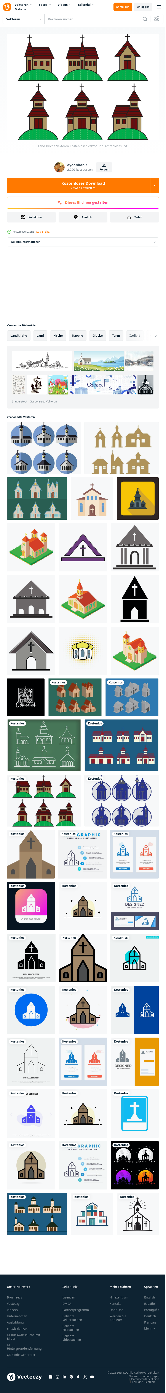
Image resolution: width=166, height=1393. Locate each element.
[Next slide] (149, 333)
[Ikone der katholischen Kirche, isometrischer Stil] (31, 545)
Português (148, 1308)
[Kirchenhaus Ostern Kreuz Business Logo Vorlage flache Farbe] (83, 955)
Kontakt (115, 1301)
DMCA (66, 1301)
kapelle (77, 333)
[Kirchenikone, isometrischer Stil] (83, 597)
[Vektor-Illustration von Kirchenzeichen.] (135, 1111)
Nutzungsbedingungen (141, 1378)
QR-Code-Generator (21, 1352)
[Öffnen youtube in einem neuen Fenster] (92, 1377)
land (40, 333)
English (146, 1295)
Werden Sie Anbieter (118, 1316)
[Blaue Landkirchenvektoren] (122, 798)
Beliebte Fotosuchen (70, 1326)
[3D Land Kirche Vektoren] (132, 695)
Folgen (104, 169)
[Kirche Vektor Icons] (122, 743)
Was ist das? (43, 231)
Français (147, 1320)
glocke (98, 333)
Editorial (84, 5)
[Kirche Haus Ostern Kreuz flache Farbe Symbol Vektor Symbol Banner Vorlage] (31, 852)
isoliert (134, 333)
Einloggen (143, 7)
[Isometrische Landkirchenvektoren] (75, 695)
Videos (63, 5)
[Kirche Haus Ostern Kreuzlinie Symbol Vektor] (31, 1059)
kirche (58, 333)
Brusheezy (14, 1295)
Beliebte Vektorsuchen (72, 1316)
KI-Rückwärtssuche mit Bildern (23, 1334)
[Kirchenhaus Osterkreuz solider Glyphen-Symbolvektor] (31, 955)
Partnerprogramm (75, 1308)
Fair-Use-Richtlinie (140, 1384)
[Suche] (145, 19)
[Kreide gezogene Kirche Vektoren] (44, 743)
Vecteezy (13, 1301)
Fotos (43, 5)
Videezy (12, 1308)
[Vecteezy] (7, 7)
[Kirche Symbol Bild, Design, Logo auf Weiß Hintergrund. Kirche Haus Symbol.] (138, 1212)
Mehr (18, 9)
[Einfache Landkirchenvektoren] (37, 496)
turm (116, 333)
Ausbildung (15, 1320)
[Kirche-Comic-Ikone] (83, 648)
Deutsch (147, 1314)
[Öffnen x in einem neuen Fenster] (85, 1377)
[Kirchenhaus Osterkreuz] (31, 1007)
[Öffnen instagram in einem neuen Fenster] (57, 1377)
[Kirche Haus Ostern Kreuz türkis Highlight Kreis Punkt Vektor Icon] (134, 955)
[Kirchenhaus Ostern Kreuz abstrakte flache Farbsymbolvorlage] (83, 1007)
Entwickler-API (17, 1326)
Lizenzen (68, 1295)
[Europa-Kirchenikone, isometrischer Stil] (135, 648)
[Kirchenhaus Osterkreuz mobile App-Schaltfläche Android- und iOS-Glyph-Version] (31, 904)
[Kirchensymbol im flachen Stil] (138, 496)
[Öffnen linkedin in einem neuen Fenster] (64, 1377)
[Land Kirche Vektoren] (122, 446)
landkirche (18, 333)
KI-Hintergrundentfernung (24, 1344)
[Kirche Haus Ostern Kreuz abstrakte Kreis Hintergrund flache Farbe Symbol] (31, 1163)
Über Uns (116, 1308)
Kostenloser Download (83, 185)
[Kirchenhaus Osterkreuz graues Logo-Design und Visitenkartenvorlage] (135, 1059)
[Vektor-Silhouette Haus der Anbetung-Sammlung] (135, 1163)
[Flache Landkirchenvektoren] (44, 446)
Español (146, 1301)
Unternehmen (17, 1314)
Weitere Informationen (25, 239)
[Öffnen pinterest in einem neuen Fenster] (71, 1377)
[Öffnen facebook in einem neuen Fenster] (50, 1377)
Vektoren (22, 5)
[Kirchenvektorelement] (83, 545)
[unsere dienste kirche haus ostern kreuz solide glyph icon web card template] (31, 1111)
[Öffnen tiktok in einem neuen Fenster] (78, 1377)
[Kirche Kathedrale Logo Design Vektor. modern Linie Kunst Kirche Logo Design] (26, 695)
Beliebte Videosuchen (71, 1335)
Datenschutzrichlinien (142, 1381)
